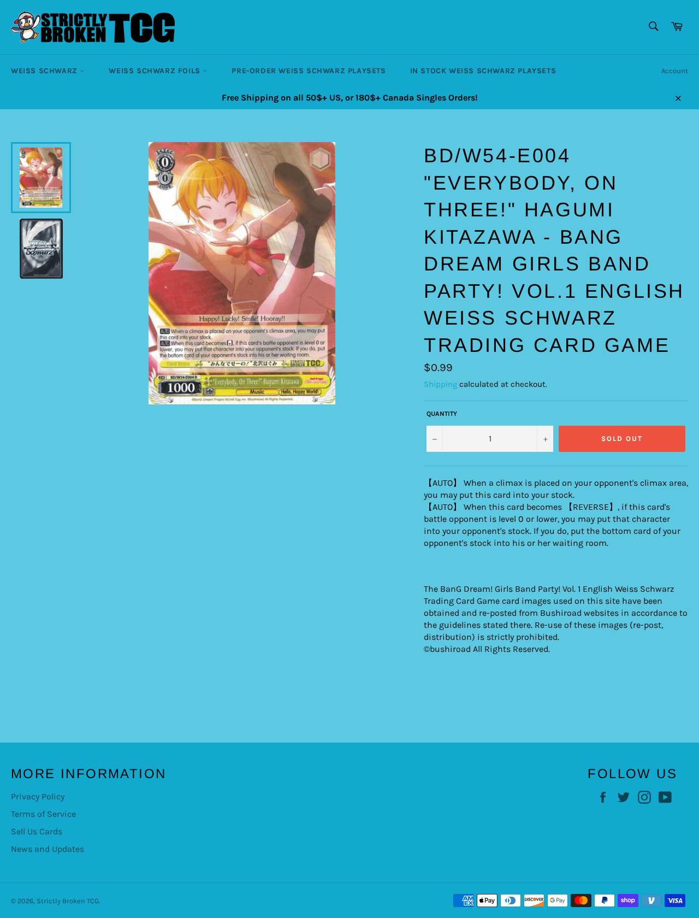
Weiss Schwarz (45, 70)
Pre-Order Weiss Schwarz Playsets (309, 70)
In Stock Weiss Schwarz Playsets (483, 70)
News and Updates (47, 849)
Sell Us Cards (36, 831)
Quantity (441, 413)
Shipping (440, 384)
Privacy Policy (37, 796)
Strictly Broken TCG (68, 901)
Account (674, 71)
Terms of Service (43, 814)
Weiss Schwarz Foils (156, 70)
